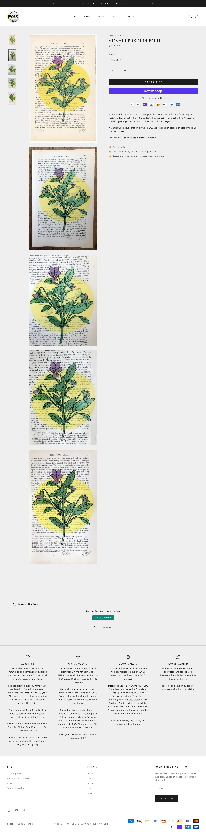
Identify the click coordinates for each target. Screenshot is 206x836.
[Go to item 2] (12, 55)
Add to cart (153, 82)
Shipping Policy (15, 773)
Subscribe (167, 798)
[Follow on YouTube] (16, 810)
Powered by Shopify (98, 824)
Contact (116, 16)
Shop (75, 16)
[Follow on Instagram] (8, 810)
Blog (131, 16)
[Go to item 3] (12, 69)
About (101, 16)
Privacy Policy (14, 783)
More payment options (153, 98)
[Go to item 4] (12, 83)
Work (87, 16)
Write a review (103, 617)
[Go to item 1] (12, 40)
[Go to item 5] (12, 98)
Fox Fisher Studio (120, 35)
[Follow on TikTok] (24, 810)
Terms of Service (15, 788)
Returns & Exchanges (18, 778)
